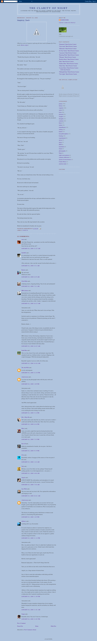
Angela (23, 477)
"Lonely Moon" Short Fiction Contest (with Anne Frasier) (68, 69)
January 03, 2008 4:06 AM (31, 473)
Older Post (53, 626)
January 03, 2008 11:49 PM (31, 596)
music (60, 142)
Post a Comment (21, 623)
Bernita (23, 270)
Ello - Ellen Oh (25, 417)
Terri (23, 466)
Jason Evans (65, 19)
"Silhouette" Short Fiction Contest (67, 48)
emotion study (62, 164)
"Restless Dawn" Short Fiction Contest (69, 59)
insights (61, 116)
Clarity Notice (62, 161)
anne (23, 239)
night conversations (64, 155)
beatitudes (61, 146)
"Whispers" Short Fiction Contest (67, 57)
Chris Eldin (24, 281)
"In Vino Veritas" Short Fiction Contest (69, 51)
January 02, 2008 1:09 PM (30, 384)
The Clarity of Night (48, 8)
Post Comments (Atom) (30, 630)
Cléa (23, 455)
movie (60, 140)
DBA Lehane (25, 290)
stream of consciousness (65, 159)
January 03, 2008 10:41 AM (31, 496)
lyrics (60, 112)
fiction (60, 106)
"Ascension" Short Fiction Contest (67, 53)
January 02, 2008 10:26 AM (31, 363)
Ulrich (60, 149)
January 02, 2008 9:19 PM (30, 451)
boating (61, 136)
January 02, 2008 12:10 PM (31, 372)
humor (60, 131)
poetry (60, 104)
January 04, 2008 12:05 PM (31, 619)
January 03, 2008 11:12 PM (31, 538)
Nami (60, 153)
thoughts (61, 119)
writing (61, 129)
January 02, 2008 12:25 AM (31, 248)
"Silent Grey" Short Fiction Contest (68, 66)
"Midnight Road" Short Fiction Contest (69, 72)
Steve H (23, 443)
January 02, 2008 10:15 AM (31, 303)
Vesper (23, 614)
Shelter (22, 45)
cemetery (61, 121)
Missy (23, 428)
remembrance (62, 127)
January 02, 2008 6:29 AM (31, 277)
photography (62, 151)
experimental (62, 138)
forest (60, 123)
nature (60, 125)
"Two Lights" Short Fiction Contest (68, 74)
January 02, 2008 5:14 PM (30, 413)
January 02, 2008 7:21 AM (31, 286)
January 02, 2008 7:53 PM (30, 439)
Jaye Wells (24, 489)
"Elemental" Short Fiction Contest (67, 44)
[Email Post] (40, 228)
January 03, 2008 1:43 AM (31, 462)
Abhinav (24, 521)
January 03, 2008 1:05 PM (30, 517)
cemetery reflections (64, 157)
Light (26, 45)
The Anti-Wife (25, 367)
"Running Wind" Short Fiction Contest (69, 55)
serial (60, 110)
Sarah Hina (24, 350)
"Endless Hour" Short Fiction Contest (68, 63)
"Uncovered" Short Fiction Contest (68, 46)
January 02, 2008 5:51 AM (31, 266)
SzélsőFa (24, 253)
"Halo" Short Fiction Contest (66, 61)
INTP (60, 144)
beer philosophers (63, 134)
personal (61, 114)
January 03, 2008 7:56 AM (31, 484)
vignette (25, 230)
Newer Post (20, 626)
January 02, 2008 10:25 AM (31, 346)
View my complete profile (67, 22)
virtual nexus (25, 377)
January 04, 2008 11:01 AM (31, 610)
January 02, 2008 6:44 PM (30, 424)
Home (36, 626)
